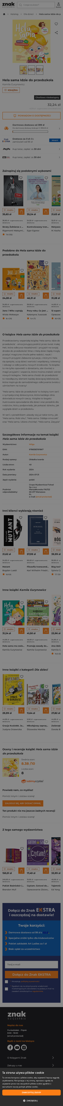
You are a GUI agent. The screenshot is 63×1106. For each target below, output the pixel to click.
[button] (31, 1100)
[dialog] (31, 1087)
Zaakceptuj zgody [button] (31, 1092)
